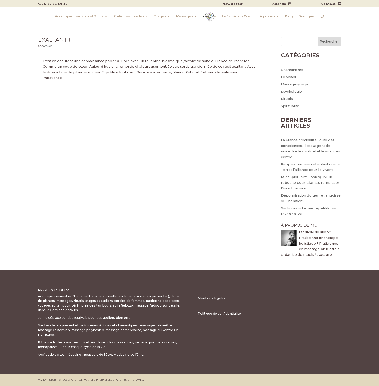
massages (64, 301)
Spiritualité (290, 106)
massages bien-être (156, 325)
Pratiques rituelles (128, 16)
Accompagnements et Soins (79, 16)
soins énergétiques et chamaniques (109, 325)
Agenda (279, 3)
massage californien (54, 330)
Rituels (287, 99)
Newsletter (233, 3)
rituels (79, 301)
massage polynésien (87, 330)
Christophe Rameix (132, 379)
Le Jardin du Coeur (238, 16)
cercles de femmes (129, 301)
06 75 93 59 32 (54, 3)
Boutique (306, 16)
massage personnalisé (123, 330)
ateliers (107, 301)
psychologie (291, 91)
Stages (160, 16)
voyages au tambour (54, 305)
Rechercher (329, 41)
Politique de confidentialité (219, 314)
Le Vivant (288, 77)
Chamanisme (292, 70)
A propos (267, 16)
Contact (328, 3)
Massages (184, 16)
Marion (48, 45)
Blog (289, 16)
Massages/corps (295, 84)
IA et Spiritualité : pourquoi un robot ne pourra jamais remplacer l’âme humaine (310, 182)
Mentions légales (211, 298)
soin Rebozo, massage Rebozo (137, 305)
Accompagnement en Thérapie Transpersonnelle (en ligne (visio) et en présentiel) (103, 296)
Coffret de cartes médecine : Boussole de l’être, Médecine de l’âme (90, 355)
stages (90, 301)
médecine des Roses (162, 301)
